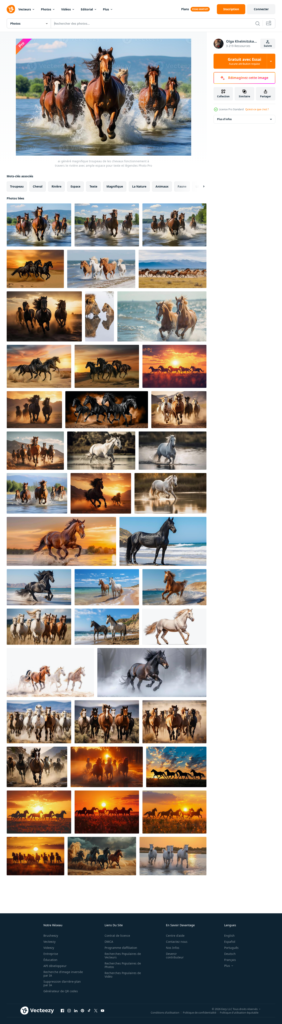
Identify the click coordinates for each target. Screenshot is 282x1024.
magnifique (114, 186)
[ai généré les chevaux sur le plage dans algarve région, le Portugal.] (107, 627)
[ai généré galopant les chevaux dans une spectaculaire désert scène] (102, 856)
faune (182, 186)
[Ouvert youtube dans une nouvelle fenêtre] (102, 1010)
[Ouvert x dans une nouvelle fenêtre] (95, 1010)
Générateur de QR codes (60, 991)
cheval (37, 186)
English (229, 936)
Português (231, 948)
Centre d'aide (175, 936)
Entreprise (50, 954)
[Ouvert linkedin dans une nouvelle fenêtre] (75, 1010)
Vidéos (66, 9)
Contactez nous (176, 942)
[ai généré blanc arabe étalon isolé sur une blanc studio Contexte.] (174, 627)
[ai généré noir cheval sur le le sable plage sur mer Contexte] (162, 541)
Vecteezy (49, 942)
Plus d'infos (224, 119)
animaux (162, 186)
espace (75, 186)
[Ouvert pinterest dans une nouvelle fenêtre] (82, 1010)
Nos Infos (172, 948)
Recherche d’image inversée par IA (63, 973)
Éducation (50, 960)
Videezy (48, 948)
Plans (185, 9)
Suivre (268, 46)
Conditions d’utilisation (165, 1012)
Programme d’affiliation (121, 948)
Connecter (261, 9)
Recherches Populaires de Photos (123, 965)
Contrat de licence (117, 936)
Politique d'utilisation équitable (239, 1012)
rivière (56, 186)
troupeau (17, 186)
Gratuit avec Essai (244, 61)
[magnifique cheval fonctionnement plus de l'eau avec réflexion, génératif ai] (101, 450)
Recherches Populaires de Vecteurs (123, 955)
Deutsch (230, 954)
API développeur (55, 966)
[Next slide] (200, 186)
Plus (106, 9)
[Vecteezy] (11, 9)
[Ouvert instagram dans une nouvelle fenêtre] (69, 1010)
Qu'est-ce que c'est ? (257, 109)
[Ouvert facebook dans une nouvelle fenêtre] (62, 1010)
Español (229, 942)
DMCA (109, 942)
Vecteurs (24, 9)
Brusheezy (50, 936)
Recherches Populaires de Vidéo (123, 974)
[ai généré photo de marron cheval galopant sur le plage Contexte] (174, 587)
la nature (139, 186)
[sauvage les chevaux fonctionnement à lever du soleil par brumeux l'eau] (107, 767)
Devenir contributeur (175, 955)
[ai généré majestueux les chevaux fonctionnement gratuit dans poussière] (50, 672)
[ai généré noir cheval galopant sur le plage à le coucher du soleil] (39, 587)
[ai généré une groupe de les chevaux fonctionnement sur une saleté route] (39, 721)
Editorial (87, 9)
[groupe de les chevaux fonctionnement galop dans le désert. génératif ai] (178, 409)
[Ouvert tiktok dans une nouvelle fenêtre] (89, 1010)
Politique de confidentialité (199, 1012)
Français (230, 960)
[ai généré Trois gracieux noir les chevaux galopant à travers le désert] (35, 269)
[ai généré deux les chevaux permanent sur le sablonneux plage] (107, 587)
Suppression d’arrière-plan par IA (62, 983)
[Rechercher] (257, 23)
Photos (46, 9)
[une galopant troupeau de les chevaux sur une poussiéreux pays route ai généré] (37, 767)
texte (93, 186)
